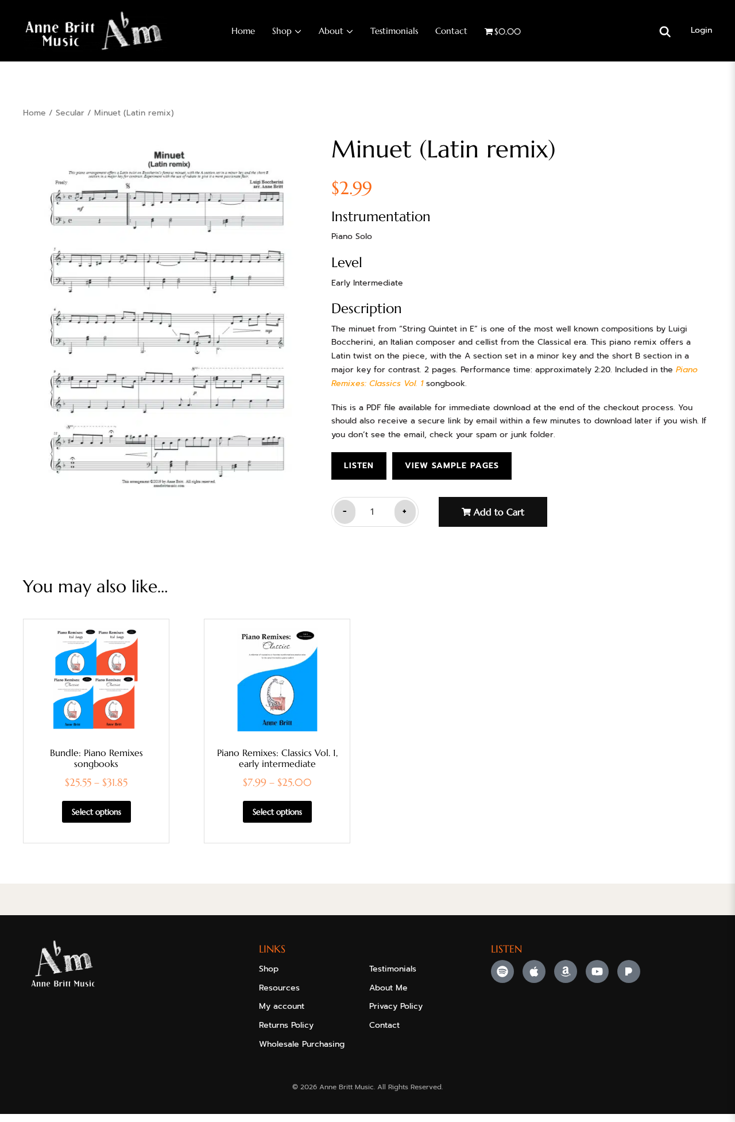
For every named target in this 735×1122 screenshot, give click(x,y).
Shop (282, 30)
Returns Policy (286, 1025)
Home (243, 30)
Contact (451, 30)
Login (701, 30)
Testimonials (394, 30)
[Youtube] (597, 971)
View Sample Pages (452, 466)
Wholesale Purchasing (302, 1044)
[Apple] (534, 971)
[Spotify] (502, 971)
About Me (388, 988)
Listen (359, 466)
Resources (279, 988)
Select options (96, 812)
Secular (70, 113)
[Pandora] (628, 971)
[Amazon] (565, 971)
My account (281, 1006)
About (331, 30)
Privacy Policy (396, 1006)
